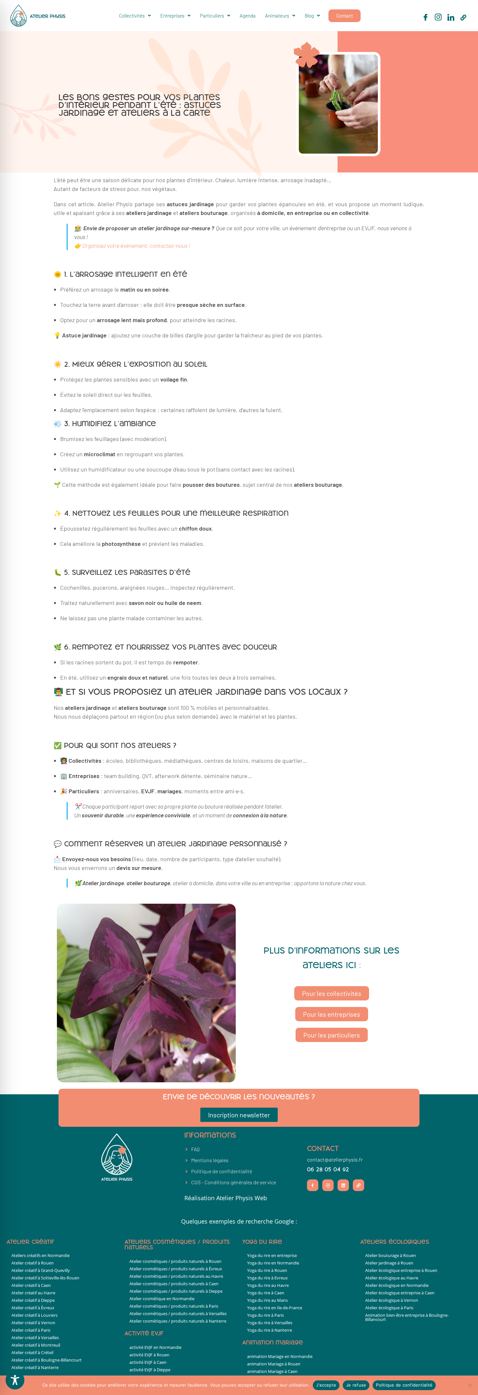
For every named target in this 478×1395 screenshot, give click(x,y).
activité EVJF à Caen (147, 1362)
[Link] (358, 1185)
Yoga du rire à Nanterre (269, 1330)
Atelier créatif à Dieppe (33, 1300)
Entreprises (172, 16)
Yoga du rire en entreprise (272, 1255)
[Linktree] (463, 17)
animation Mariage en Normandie (279, 1356)
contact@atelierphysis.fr (335, 1159)
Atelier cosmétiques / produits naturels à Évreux (175, 1269)
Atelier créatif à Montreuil (35, 1345)
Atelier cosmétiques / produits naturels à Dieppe (175, 1291)
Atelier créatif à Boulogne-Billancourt (46, 1360)
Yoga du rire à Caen (265, 1293)
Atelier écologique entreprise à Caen (399, 1293)
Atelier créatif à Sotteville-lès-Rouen (45, 1278)
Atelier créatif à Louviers (34, 1315)
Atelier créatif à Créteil (32, 1352)
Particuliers (212, 16)
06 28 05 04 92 (328, 1170)
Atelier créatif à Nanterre (35, 1367)
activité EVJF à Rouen (149, 1355)
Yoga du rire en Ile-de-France (274, 1308)
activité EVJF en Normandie (155, 1347)
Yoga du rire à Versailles (269, 1323)
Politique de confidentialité (404, 1385)
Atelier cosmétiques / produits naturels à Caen (174, 1284)
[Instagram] (438, 17)
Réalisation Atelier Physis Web (225, 1198)
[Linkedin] (343, 1185)
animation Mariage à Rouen (273, 1364)
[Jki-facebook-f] (312, 1185)
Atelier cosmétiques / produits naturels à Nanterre (177, 1321)
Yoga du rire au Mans (267, 1300)
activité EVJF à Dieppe (149, 1370)
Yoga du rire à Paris (265, 1315)
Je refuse (356, 1385)
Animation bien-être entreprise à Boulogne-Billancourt (407, 1317)
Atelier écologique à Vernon (391, 1300)
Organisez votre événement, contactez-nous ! (136, 245)
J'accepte (326, 1385)
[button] (135, 15)
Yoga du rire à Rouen (267, 1270)
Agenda (248, 16)
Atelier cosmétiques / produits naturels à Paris (173, 1306)
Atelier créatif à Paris (30, 1330)
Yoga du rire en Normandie (273, 1263)
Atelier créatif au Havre (33, 1293)
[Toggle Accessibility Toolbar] (15, 1380)
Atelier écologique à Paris (389, 1308)
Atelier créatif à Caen (31, 1285)
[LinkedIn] (451, 17)
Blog (309, 16)
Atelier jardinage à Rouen (389, 1263)
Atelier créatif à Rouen (32, 1263)
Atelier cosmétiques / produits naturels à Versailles (178, 1313)
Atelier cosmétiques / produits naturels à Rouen (175, 1261)
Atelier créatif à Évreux (32, 1308)
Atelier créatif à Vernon (33, 1323)
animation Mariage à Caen (272, 1371)
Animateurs (277, 16)
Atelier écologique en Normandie (397, 1285)
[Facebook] (425, 17)
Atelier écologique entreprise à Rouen (401, 1270)
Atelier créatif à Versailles (35, 1337)
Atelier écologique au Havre (391, 1278)
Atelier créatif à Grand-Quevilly (40, 1270)
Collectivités (132, 16)
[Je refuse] (470, 1385)
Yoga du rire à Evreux (267, 1278)
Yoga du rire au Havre (268, 1285)
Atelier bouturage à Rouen (390, 1255)
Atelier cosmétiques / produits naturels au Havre (176, 1276)
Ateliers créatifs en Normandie (40, 1255)
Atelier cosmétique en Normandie (161, 1298)
